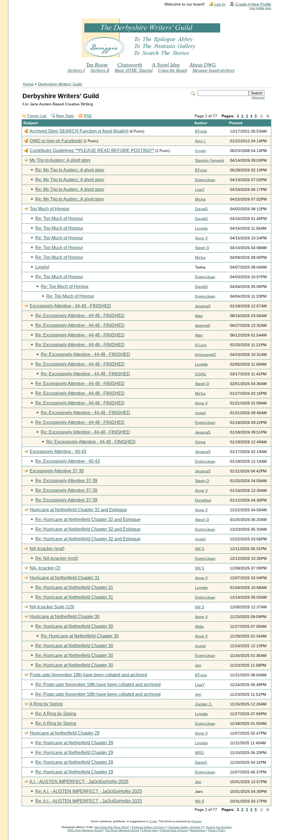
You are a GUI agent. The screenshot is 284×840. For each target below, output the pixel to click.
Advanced (258, 97)
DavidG (201, 209)
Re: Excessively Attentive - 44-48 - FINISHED (80, 315)
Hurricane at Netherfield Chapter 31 (65, 577)
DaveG (201, 762)
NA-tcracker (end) (47, 548)
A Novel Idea (166, 65)
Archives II (99, 70)
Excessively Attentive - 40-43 (58, 451)
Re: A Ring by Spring (55, 713)
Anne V (201, 238)
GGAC (200, 374)
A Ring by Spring (46, 704)
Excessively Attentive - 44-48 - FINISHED (70, 305)
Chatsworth (129, 65)
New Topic (65, 116)
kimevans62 (205, 355)
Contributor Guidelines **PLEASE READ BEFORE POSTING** (92, 150)
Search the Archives (219, 827)
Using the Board (172, 70)
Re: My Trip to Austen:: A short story (69, 170)
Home (28, 84)
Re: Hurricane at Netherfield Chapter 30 (74, 626)
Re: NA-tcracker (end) (56, 558)
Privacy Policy (216, 830)
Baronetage (198, 830)
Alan (199, 316)
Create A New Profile (253, 4)
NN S (199, 549)
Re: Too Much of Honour (59, 218)
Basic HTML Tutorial (134, 70)
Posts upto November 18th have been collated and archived (88, 674)
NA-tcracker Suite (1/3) (52, 606)
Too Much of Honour (49, 208)
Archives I (76, 70)
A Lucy (201, 345)
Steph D (202, 248)
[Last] (268, 116)
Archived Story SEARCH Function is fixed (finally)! (78, 131)
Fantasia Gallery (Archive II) (186, 827)
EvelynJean (205, 180)
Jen (198, 665)
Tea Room (97, 65)
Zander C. (204, 704)
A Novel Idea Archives (174, 830)
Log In (219, 4)
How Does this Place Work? (112, 827)
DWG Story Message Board (85, 830)
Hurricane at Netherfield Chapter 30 (65, 616)
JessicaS (203, 306)
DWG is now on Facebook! (56, 140)
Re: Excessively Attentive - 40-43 (67, 461)
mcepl (200, 413)
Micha (200, 199)
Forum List (36, 116)
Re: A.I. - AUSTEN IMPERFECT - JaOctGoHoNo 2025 (88, 791)
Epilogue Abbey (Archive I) (149, 827)
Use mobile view (260, 8)
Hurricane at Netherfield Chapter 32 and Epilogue (78, 509)
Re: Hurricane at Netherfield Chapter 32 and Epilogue (88, 519)
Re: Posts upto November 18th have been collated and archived (98, 684)
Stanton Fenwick (209, 160)
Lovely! (42, 267)
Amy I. (200, 141)
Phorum (196, 821)
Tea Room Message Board (122, 830)
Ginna (200, 442)
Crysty (200, 151)
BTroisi (201, 131)
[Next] (261, 116)
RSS (88, 116)
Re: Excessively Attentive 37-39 (66, 480)
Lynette (201, 228)
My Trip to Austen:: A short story (60, 160)
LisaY (200, 190)
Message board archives (213, 70)
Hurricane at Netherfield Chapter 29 (65, 733)
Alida (199, 626)
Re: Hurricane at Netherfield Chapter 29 (74, 742)
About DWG (202, 65)
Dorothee (203, 500)
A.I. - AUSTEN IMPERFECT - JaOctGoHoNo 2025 (78, 781)
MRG (199, 753)
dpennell (202, 325)
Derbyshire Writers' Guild (60, 84)
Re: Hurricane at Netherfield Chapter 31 (74, 587)
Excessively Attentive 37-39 (57, 471)
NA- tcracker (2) (45, 568)
